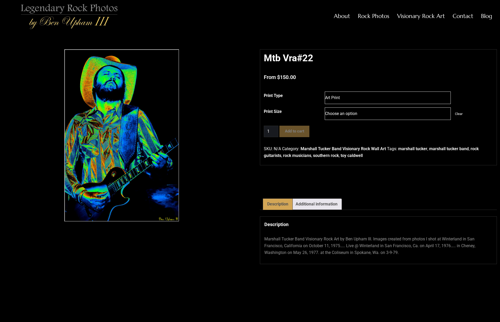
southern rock (326, 155)
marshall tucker (412, 148)
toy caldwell (352, 155)
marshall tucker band (449, 148)
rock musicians (297, 155)
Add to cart (294, 131)
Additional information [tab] (317, 204)
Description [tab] (277, 204)
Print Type (273, 95)
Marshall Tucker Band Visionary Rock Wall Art (343, 148)
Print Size (273, 111)
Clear (459, 114)
